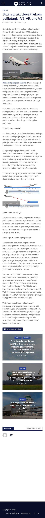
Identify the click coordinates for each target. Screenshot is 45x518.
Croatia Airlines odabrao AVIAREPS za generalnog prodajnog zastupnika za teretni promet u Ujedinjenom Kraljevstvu (22, 347)
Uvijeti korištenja (12, 513)
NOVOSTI (27, 338)
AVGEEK (5, 10)
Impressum (25, 513)
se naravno (21, 83)
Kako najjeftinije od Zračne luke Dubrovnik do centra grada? (23, 405)
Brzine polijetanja (9, 83)
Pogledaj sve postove (33, 428)
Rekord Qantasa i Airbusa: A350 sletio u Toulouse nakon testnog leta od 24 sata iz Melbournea (22, 376)
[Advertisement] (22, 468)
